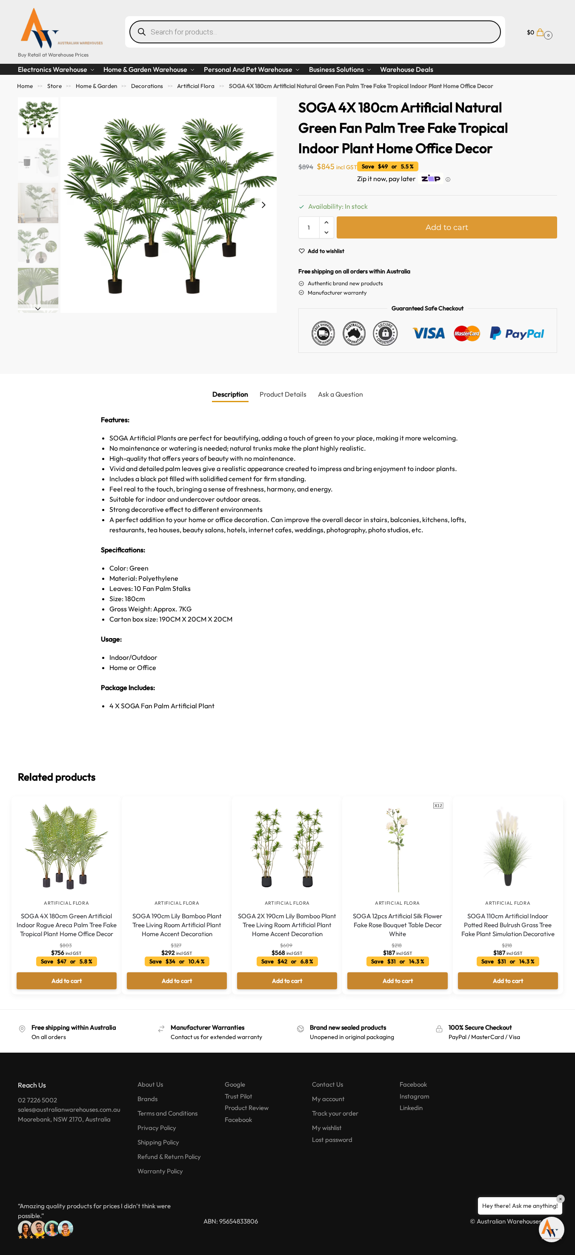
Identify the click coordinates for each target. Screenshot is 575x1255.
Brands (147, 1099)
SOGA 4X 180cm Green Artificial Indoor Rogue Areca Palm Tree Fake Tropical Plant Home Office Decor (67, 925)
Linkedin (411, 1108)
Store (54, 86)
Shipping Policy (158, 1142)
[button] (538, 31)
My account (328, 1099)
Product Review (247, 1108)
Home (25, 86)
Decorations (147, 86)
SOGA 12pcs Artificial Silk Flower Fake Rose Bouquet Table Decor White (397, 925)
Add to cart (447, 227)
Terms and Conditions (167, 1113)
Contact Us (327, 1084)
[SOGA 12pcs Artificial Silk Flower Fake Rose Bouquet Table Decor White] (397, 848)
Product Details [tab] (283, 394)
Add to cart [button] (66, 981)
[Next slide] (263, 205)
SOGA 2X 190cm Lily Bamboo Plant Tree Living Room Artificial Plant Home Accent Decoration (287, 925)
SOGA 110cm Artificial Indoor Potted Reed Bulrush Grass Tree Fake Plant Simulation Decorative (508, 925)
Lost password (332, 1140)
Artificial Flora (196, 86)
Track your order (335, 1113)
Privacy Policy (156, 1128)
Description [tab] (230, 394)
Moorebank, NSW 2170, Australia (64, 1119)
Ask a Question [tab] (340, 394)
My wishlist (327, 1128)
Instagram (414, 1096)
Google (235, 1084)
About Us (150, 1084)
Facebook (238, 1120)
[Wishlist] (102, 809)
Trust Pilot (238, 1096)
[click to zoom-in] (168, 205)
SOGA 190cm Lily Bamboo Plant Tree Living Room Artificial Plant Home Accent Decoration (177, 925)
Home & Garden (96, 86)
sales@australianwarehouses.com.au (69, 1109)
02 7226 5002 (37, 1100)
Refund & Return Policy (169, 1157)
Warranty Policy (160, 1171)
